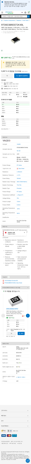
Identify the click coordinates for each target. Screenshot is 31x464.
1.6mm (18, 201)
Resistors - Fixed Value (22, 20)
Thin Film (19, 185)
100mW (19, 178)
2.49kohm (19, 171)
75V (18, 198)
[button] (2, 13)
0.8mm (18, 204)
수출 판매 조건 (4, 443)
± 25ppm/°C (20, 195)
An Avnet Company (6, 451)
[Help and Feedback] (28, 461)
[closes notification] (29, 2)
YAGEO (19, 144)
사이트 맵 (19, 443)
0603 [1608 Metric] (22, 181)
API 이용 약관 (12, 443)
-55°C (18, 208)
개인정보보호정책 (5, 441)
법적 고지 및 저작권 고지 (16, 441)
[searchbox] (14, 16)
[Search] (28, 16)
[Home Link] (12, 13)
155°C (18, 213)
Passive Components (9, 20)
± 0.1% (18, 175)
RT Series (19, 165)
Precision (19, 188)
